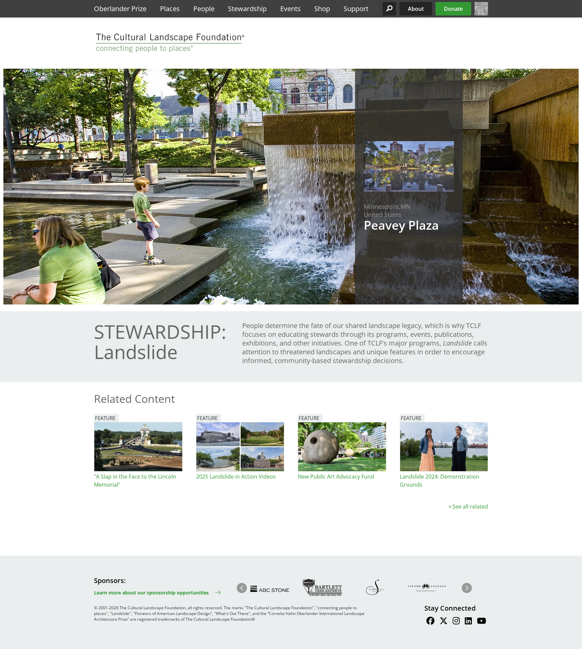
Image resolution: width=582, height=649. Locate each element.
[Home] (481, 13)
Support (356, 8)
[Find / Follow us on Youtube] (481, 621)
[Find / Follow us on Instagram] (456, 621)
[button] (389, 8)
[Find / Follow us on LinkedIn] (468, 621)
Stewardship (247, 8)
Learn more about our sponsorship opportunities (151, 592)
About (416, 8)
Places (170, 8)
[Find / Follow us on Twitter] (444, 621)
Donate (453, 8)
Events (290, 8)
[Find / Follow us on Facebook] (430, 621)
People (204, 8)
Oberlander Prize (120, 8)
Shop (322, 8)
